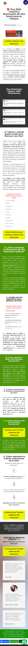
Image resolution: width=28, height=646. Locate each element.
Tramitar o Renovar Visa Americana (14, 42)
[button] (25, 2)
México (17, 633)
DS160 (11, 283)
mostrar (18, 25)
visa (10, 597)
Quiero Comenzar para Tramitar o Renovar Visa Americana (14, 234)
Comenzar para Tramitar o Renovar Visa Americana (14, 432)
